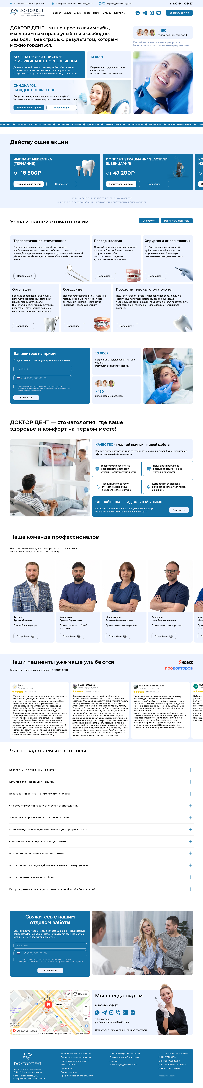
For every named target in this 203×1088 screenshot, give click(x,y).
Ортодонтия (66, 1068)
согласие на (57, 388)
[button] (179, 13)
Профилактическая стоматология (77, 1075)
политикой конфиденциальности (32, 388)
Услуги (68, 12)
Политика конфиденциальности (125, 1053)
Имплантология (68, 1064)
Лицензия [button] (114, 1061)
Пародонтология (69, 1072)
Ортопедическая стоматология (76, 1057)
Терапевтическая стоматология (76, 1053)
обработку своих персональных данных (67, 962)
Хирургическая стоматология (75, 1061)
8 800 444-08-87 (181, 3)
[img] (27, 13)
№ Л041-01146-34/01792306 (172, 1064)
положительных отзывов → (172, 34)
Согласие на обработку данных (125, 1057)
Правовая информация (169, 1068)
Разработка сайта (166, 1075)
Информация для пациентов (123, 1064)
